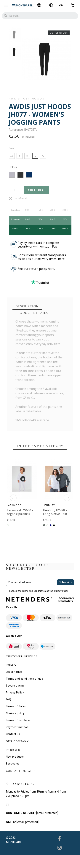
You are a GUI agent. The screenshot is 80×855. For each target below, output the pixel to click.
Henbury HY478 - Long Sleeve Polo (55, 512)
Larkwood (14, 505)
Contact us (13, 734)
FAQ (8, 699)
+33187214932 (22, 783)
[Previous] (13, 498)
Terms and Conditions (33, 591)
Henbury (49, 505)
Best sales (13, 763)
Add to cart (36, 190)
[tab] (27, 306)
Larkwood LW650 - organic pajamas (20, 512)
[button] (22, 478)
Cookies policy (15, 713)
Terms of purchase (18, 720)
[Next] (67, 498)
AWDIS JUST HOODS (27, 98)
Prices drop (13, 749)
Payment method (17, 727)
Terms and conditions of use (24, 678)
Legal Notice (14, 671)
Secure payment (17, 685)
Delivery (11, 664)
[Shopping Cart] (72, 5)
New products (15, 756)
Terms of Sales (16, 706)
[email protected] (47, 813)
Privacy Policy (61, 591)
